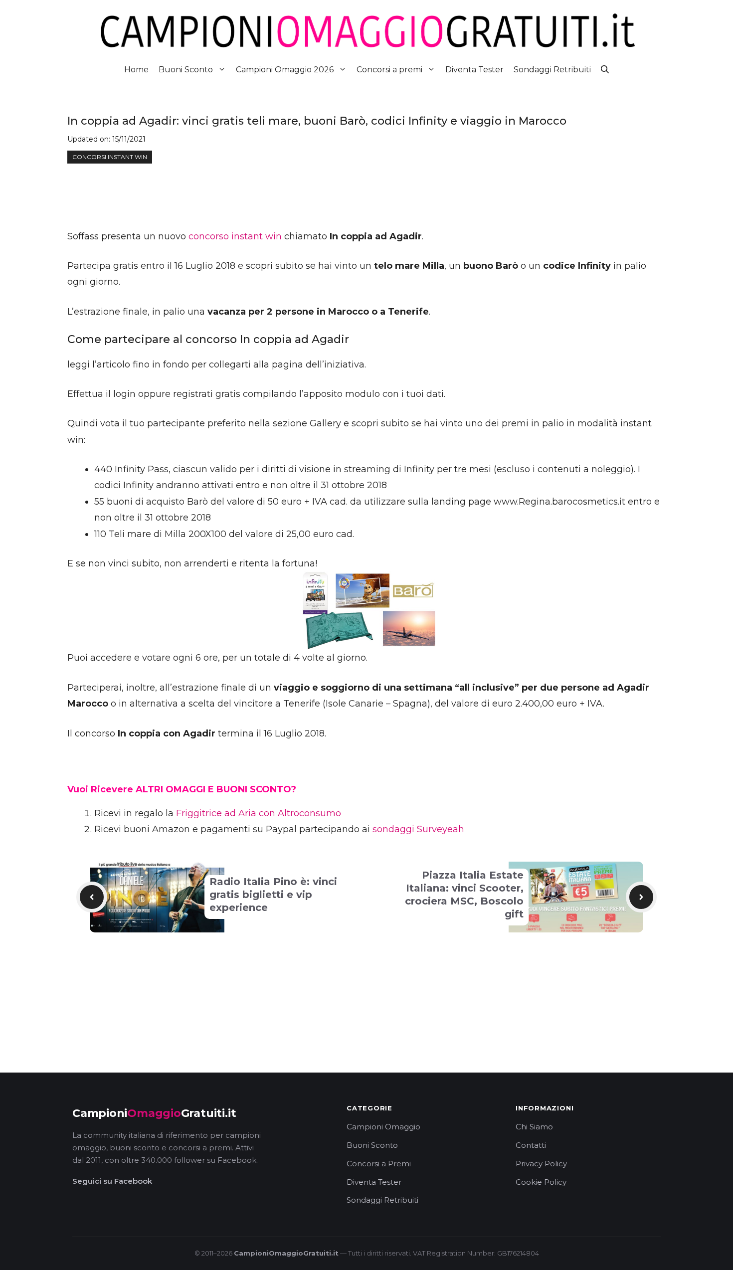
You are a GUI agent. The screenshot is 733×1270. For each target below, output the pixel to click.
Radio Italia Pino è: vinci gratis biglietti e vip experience (273, 894)
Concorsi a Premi (379, 1163)
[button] (605, 69)
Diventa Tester (474, 69)
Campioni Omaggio (383, 1126)
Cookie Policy (541, 1182)
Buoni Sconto (186, 69)
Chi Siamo (534, 1126)
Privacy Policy (541, 1163)
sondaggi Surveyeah (418, 829)
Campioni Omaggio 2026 (285, 69)
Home (136, 69)
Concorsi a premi (389, 69)
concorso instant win (235, 236)
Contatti (531, 1145)
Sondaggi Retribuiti (552, 69)
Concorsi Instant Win (109, 157)
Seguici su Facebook (112, 1181)
